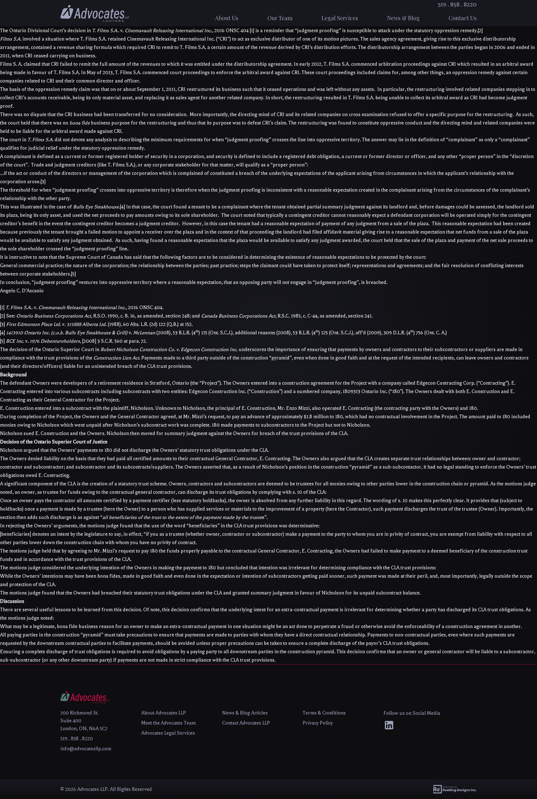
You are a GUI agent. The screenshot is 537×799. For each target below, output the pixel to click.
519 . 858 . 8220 (457, 4)
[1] (252, 30)
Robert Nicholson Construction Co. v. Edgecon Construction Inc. (168, 349)
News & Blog (403, 18)
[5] (73, 274)
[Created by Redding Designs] (455, 789)
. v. (43, 341)
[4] (122, 207)
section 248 (177, 316)
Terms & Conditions (324, 713)
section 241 (359, 316)
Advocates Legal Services (168, 733)
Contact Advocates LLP (246, 723)
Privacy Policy (318, 723)
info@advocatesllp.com (85, 748)
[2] (480, 30)
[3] (43, 181)
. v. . (66, 307)
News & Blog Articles (245, 713)
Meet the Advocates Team (168, 723)
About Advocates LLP (163, 713)
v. (81, 332)
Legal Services (340, 18)
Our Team (280, 18)
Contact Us (463, 18)
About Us (226, 18)
